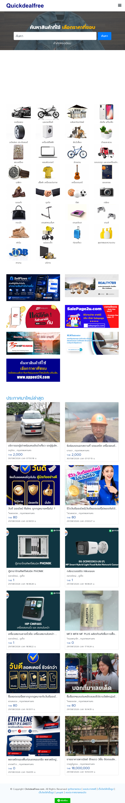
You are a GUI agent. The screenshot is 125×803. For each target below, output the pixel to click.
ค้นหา (104, 36)
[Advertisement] (62, 74)
